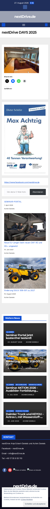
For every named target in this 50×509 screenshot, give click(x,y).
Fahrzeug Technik (22, 411)
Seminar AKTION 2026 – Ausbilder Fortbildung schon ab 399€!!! (22, 390)
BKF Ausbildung (21, 384)
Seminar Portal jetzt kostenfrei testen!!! (19, 336)
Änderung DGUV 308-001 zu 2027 (19, 290)
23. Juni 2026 (14, 421)
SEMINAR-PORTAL (13, 202)
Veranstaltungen (35, 384)
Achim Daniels (32, 342)
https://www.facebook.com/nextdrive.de (21, 182)
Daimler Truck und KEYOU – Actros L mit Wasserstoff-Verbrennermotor (25, 417)
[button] (42, 25)
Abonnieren (38, 192)
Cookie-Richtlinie (27, 499)
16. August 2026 (15, 368)
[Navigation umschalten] (23, 25)
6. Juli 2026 (13, 395)
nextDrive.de (25, 16)
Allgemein (10, 332)
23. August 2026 (15, 342)
